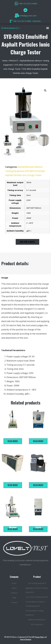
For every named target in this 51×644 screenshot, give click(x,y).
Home (4, 60)
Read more (13, 441)
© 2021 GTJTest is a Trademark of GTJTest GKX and (25, 638)
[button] (47, 28)
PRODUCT (13, 60)
